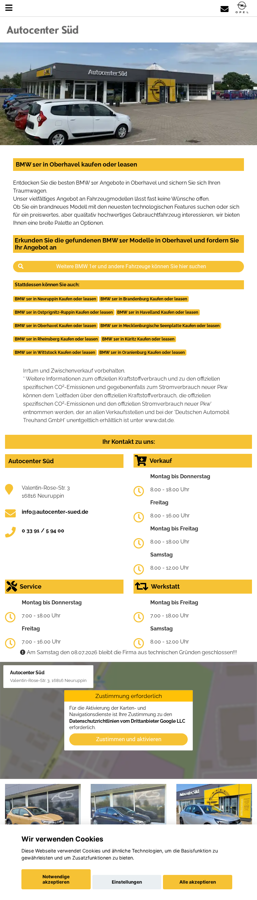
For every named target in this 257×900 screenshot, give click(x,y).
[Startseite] (242, 8)
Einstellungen (127, 882)
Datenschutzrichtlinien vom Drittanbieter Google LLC (127, 720)
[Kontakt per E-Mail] (225, 8)
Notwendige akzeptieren (56, 879)
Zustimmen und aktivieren (128, 739)
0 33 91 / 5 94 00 (43, 530)
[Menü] (8, 7)
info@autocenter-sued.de (55, 512)
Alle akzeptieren (197, 882)
